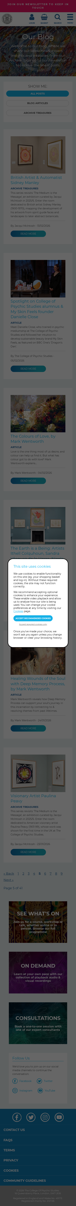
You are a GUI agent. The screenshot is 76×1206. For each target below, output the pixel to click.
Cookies (18, 611)
